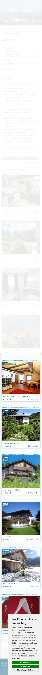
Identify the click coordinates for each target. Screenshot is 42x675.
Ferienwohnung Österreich (9, 360)
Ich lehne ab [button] (25, 666)
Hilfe (3, 665)
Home (4, 663)
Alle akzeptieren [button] (25, 663)
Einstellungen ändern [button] (25, 670)
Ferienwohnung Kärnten (23, 360)
